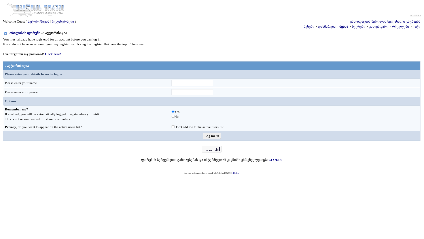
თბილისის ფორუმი (24, 33)
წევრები (358, 26)
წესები (309, 26)
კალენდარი (378, 26)
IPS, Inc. (236, 173)
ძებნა (343, 26)
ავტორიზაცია (38, 21)
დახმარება (327, 26)
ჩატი (416, 26)
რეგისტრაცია (63, 21)
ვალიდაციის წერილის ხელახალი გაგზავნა (385, 21)
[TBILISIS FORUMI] (35, 9)
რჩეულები (400, 26)
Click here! (53, 54)
